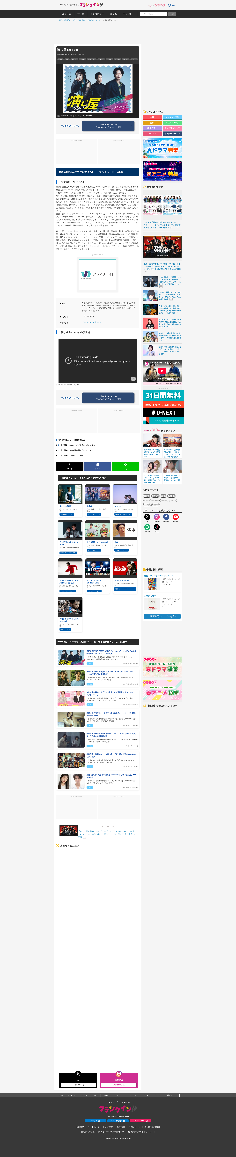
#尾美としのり (91, 59)
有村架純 (147, 500)
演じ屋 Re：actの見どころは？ (71, 455)
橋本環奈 (156, 500)
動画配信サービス (172, 133)
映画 (152, 117)
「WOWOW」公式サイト (91, 322)
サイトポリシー (95, 1127)
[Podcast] (147, 527)
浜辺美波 (156, 496)
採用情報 (121, 1127)
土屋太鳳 (147, 505)
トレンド (152, 133)
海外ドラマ (152, 128)
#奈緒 (67, 59)
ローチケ (93, 1121)
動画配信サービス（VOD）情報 (74, 20)
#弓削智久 (134, 59)
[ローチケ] (171, 5)
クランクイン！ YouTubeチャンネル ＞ (168, 384)
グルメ (96, 1095)
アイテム (157, 1095)
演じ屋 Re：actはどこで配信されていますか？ (77, 445)
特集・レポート (172, 1095)
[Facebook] (166, 517)
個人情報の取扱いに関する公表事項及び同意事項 (102, 1132)
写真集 (164, 496)
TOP (60, 20)
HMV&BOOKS (139, 1121)
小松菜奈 (165, 500)
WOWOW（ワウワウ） (95, 20)
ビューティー (133, 1095)
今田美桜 (147, 496)
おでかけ (107, 1095)
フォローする (78, 1085)
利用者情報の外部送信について (141, 1132)
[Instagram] (157, 517)
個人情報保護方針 (152, 1127)
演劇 (152, 123)
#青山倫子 (109, 59)
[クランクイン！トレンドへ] (156, 5)
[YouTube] (176, 517)
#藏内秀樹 (125, 59)
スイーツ (119, 1095)
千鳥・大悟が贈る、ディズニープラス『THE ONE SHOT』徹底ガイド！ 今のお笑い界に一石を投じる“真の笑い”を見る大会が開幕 (106, 834)
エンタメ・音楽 (172, 117)
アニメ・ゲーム (172, 123)
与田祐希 (156, 505)
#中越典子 (101, 59)
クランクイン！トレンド (67, 1095)
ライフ (146, 1095)
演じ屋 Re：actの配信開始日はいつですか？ (76, 450)
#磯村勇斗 (74, 59)
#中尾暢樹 (117, 59)
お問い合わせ (134, 1127)
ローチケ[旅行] (116, 1121)
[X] (147, 517)
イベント (84, 1095)
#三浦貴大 (82, 59)
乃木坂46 (172, 496)
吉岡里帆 (173, 500)
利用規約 (109, 1127)
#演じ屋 (60, 59)
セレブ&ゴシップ (172, 128)
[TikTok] (157, 527)
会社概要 (80, 1127)
